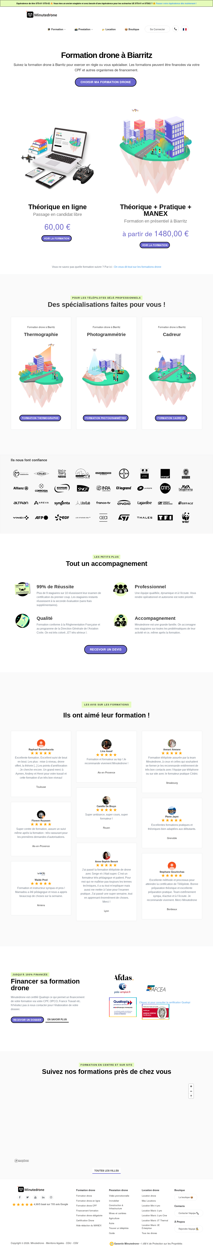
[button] (184, 28)
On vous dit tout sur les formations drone (137, 266)
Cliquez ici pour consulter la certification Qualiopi (164, 1002)
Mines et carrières (117, 1213)
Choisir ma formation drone (106, 82)
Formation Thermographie (40, 418)
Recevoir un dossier (27, 1019)
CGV (75, 1243)
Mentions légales (55, 1243)
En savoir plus (57, 1019)
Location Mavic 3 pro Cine (154, 1215)
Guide (112, 1233)
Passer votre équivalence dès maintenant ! (176, 3)
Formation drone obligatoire (89, 1215)
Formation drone (84, 1195)
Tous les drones (149, 1233)
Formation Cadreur (171, 418)
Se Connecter (157, 29)
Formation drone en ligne (88, 1200)
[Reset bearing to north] (191, 1096)
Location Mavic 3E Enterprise (151, 1227)
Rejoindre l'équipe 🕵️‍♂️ (189, 1228)
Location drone (149, 1195)
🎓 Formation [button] (55, 29)
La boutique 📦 (186, 1197)
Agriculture (114, 1218)
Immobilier (114, 1200)
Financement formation (87, 1210)
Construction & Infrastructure (116, 1207)
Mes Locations (149, 1200)
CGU (68, 1243)
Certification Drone (85, 1220)
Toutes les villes (106, 1170)
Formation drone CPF (86, 1205)
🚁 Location (109, 29)
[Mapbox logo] (21, 1161)
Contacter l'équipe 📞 (189, 1213)
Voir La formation (154, 245)
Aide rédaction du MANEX (89, 1225)
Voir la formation (56, 238)
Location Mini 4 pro (151, 1205)
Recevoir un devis (106, 649)
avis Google (62, 1204)
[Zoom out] (191, 1091)
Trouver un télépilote (118, 1228)
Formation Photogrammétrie (105, 418)
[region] (104, 1123)
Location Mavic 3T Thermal (155, 1220)
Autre (111, 1223)
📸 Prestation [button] (83, 29)
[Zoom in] (191, 1086)
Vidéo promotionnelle (119, 1195)
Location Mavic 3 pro (152, 1210)
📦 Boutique (132, 29)
